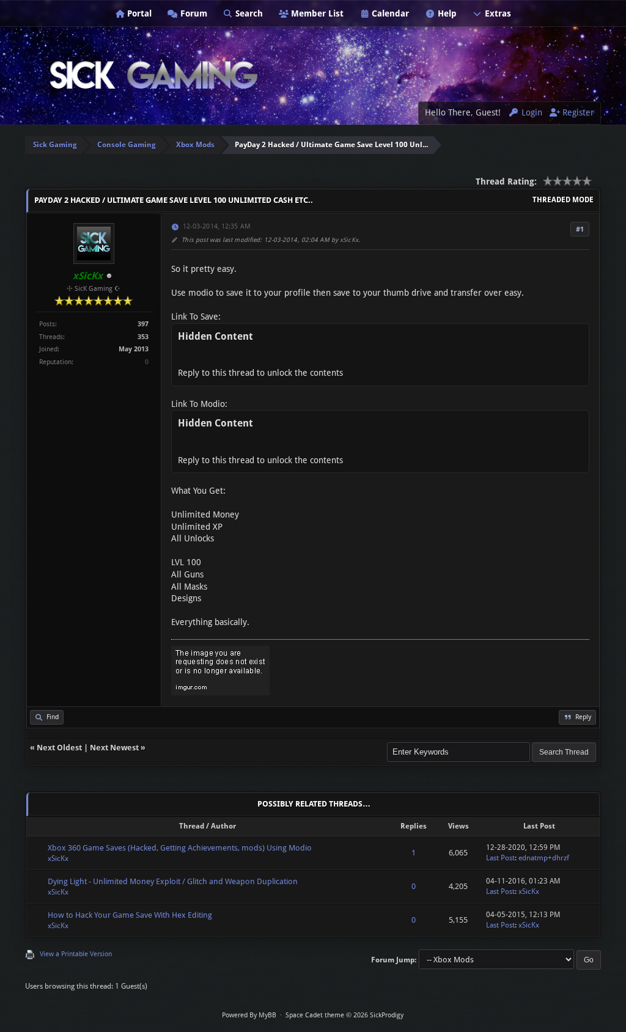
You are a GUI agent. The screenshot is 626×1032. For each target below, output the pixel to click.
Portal (138, 13)
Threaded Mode (563, 200)
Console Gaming (126, 145)
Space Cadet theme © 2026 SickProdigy (344, 1015)
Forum (192, 13)
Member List (316, 13)
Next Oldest (59, 747)
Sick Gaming (55, 145)
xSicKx (349, 239)
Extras (496, 13)
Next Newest (114, 747)
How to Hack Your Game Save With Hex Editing (130, 915)
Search (248, 13)
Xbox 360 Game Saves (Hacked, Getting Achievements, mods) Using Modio (180, 847)
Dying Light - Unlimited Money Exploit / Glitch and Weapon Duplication (173, 881)
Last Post (500, 858)
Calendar (389, 13)
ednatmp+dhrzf (543, 858)
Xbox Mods (195, 145)
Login (530, 112)
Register (577, 112)
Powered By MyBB (249, 1015)
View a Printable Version (76, 954)
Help (446, 13)
